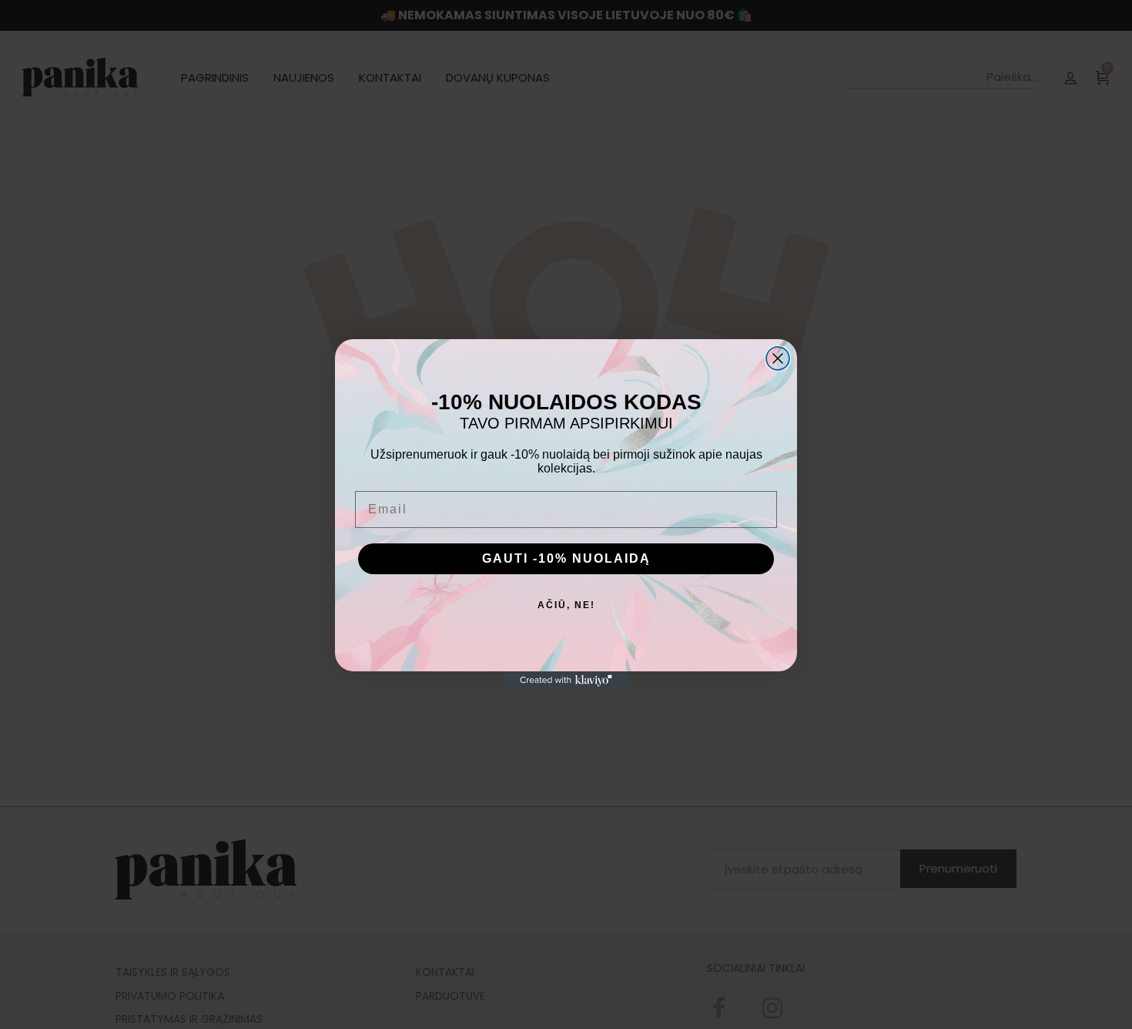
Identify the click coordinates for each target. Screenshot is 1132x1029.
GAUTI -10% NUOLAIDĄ (566, 558)
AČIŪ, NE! (566, 605)
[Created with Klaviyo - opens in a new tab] (566, 680)
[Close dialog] (777, 358)
